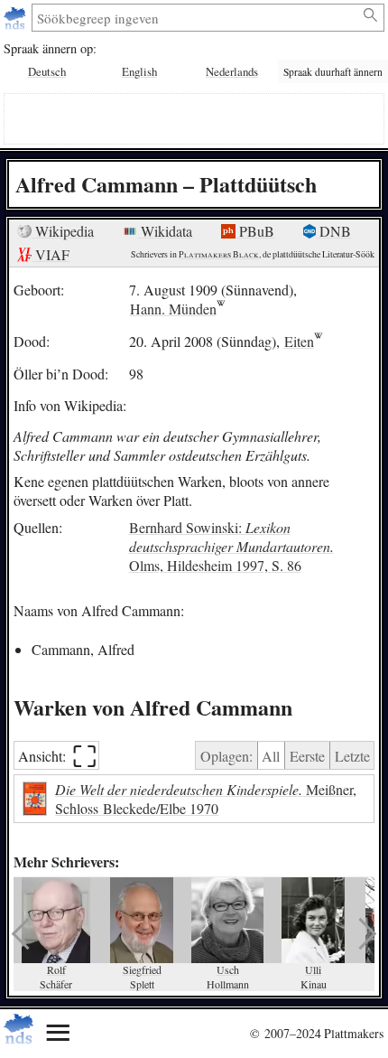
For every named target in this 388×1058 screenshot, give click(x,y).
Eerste (307, 755)
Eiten (299, 341)
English (139, 71)
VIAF (50, 254)
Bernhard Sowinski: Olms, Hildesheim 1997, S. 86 (231, 546)
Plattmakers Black (219, 254)
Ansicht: (57, 756)
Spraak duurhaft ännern (333, 72)
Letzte (352, 755)
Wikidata (164, 230)
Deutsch (47, 71)
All (271, 755)
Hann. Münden (173, 308)
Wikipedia (63, 230)
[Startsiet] (17, 18)
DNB (333, 230)
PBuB (255, 230)
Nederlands (232, 71)
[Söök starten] (371, 15)
